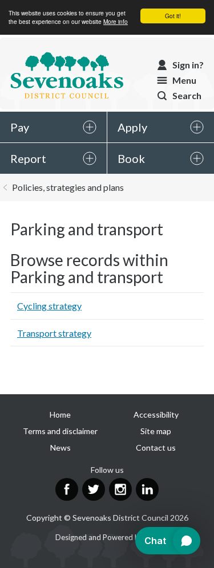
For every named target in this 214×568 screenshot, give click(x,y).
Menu (184, 80)
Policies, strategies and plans (68, 187)
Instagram (120, 489)
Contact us (156, 447)
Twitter (93, 489)
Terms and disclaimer (60, 431)
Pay (19, 127)
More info (115, 21)
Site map (155, 431)
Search (186, 95)
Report (28, 158)
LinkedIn (147, 489)
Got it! (173, 15)
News (60, 447)
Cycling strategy (49, 305)
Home (60, 414)
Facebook (66, 489)
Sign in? (188, 64)
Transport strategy (54, 333)
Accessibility (156, 414)
